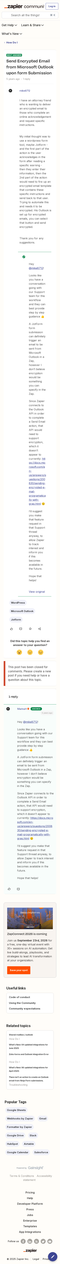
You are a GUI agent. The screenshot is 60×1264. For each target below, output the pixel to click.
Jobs (30, 1215)
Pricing (30, 1192)
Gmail (42, 1118)
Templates (30, 1226)
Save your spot (19, 970)
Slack (33, 1135)
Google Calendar (17, 1152)
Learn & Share (30, 25)
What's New (10, 33)
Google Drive (15, 1135)
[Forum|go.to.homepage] (22, 6)
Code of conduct (19, 997)
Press (30, 1209)
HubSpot (12, 1143)
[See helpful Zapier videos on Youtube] (49, 1241)
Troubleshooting (18, 1084)
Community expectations (24, 1008)
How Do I (12, 42)
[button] (52, 6)
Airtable (29, 1143)
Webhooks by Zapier (20, 1118)
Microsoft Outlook (22, 611)
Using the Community (22, 1003)
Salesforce (41, 1152)
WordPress (18, 602)
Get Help (8, 25)
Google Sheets (16, 1110)
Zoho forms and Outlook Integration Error (29, 1054)
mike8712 (25, 90)
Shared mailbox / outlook (21, 1034)
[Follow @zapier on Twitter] (43, 1241)
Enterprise (30, 1220)
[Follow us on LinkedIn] (29, 1241)
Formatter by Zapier (19, 1127)
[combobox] (30, 15)
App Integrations (30, 1232)
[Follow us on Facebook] (23, 1241)
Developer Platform (30, 1203)
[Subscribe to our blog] (36, 1241)
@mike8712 (36, 268)
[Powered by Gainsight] (30, 1168)
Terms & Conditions (22, 1176)
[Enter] (5, 15)
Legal (36, 1259)
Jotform (16, 619)
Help (30, 1198)
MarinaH (22, 708)
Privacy (47, 1259)
